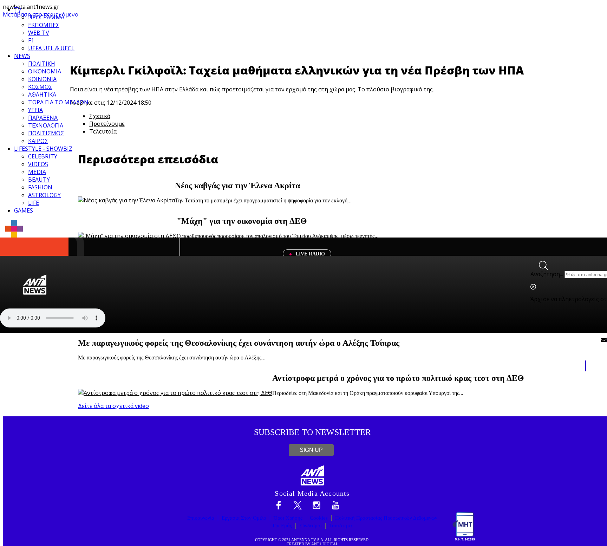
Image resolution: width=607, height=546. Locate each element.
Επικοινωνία (200, 518)
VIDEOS (38, 164)
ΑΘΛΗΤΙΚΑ (42, 94)
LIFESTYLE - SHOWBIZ (43, 148)
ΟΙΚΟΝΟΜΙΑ (44, 71)
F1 (31, 40)
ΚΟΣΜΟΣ (40, 87)
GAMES (23, 210)
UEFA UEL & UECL (51, 48)
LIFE (33, 203)
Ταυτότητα (340, 525)
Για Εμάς (282, 525)
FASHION (40, 187)
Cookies (319, 518)
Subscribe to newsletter (312, 432)
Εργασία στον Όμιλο (244, 518)
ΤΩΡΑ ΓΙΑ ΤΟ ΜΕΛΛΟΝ (58, 102)
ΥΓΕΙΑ (35, 110)
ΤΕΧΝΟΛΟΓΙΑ (45, 125)
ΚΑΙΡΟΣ (38, 141)
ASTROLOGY (44, 195)
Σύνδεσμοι (310, 525)
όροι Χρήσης (288, 518)
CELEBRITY (42, 156)
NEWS (22, 56)
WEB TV (38, 33)
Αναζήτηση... (546, 274)
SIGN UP (311, 450)
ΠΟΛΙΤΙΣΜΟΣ (46, 133)
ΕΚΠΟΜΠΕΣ (43, 25)
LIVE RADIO (309, 253)
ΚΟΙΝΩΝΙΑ (42, 79)
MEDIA (37, 172)
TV (17, 9)
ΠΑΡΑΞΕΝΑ (43, 118)
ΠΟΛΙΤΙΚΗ (41, 63)
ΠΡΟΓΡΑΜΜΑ (46, 17)
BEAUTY (39, 179)
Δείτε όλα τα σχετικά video (113, 406)
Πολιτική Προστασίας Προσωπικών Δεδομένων (386, 518)
